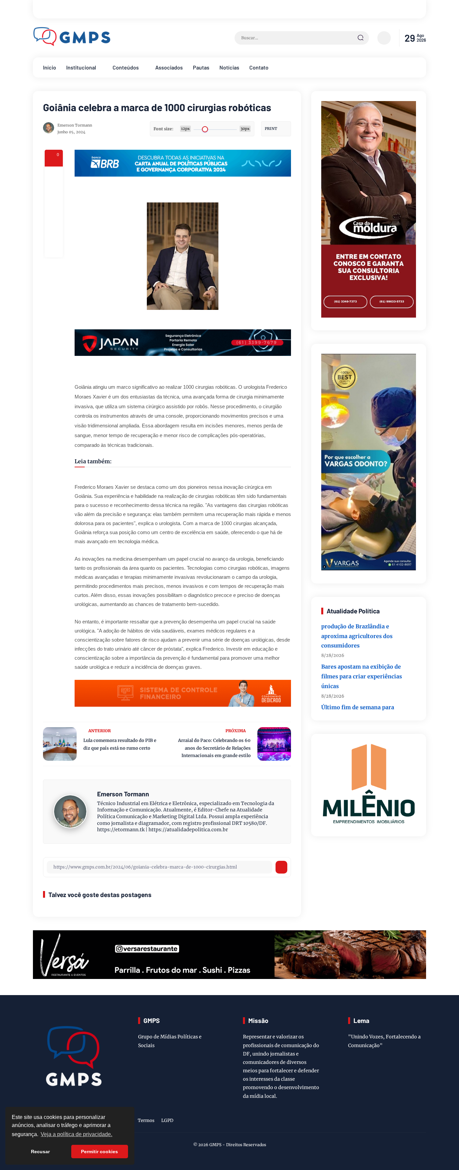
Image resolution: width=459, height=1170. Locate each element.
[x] (54, 194)
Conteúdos (126, 67)
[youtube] (421, 1121)
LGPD (167, 1120)
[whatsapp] (54, 230)
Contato (258, 67)
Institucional (81, 67)
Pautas (201, 67)
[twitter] (390, 1121)
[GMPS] (72, 44)
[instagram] (401, 1121)
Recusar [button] (40, 1151)
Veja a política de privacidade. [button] (76, 1134)
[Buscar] (360, 38)
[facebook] (54, 176)
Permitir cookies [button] (99, 1151)
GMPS (215, 1144)
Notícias (229, 67)
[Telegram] (54, 212)
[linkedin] (411, 1121)
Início (49, 67)
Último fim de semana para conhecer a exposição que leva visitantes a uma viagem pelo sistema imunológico (361, 708)
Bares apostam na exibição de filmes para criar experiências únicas (361, 662)
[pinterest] (54, 248)
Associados (169, 67)
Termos (146, 1120)
